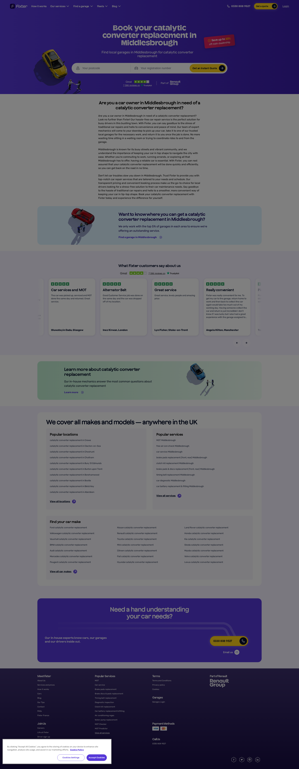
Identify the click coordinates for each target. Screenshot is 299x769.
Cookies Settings (70, 757)
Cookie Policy (77, 750)
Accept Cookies (97, 757)
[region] (57, 751)
